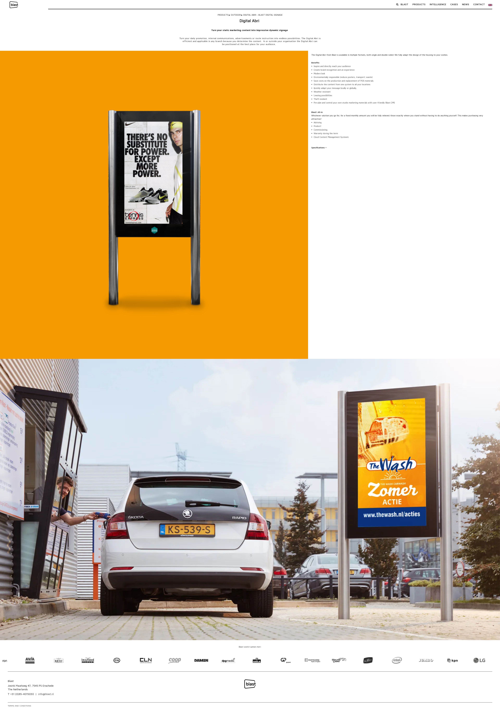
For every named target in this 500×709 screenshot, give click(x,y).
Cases (454, 4)
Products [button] (419, 4)
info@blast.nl (46, 693)
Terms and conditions (19, 706)
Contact (479, 4)
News (465, 4)
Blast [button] (404, 4)
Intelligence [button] (438, 4)
